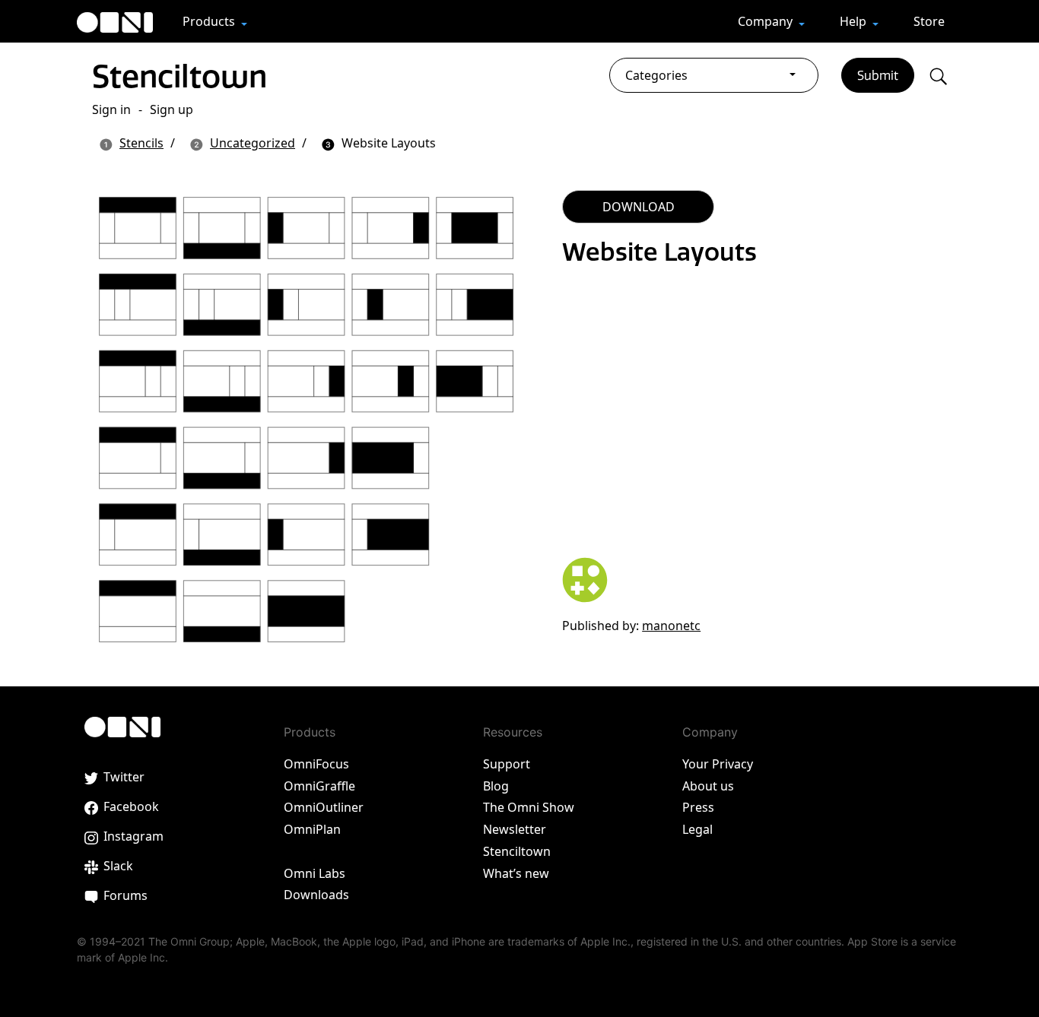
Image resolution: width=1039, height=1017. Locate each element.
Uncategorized (252, 143)
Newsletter (514, 829)
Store (929, 21)
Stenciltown (179, 76)
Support (506, 764)
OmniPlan (312, 829)
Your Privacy (717, 764)
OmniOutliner (324, 807)
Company (767, 21)
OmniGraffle (319, 786)
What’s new (516, 873)
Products (210, 21)
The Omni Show (528, 807)
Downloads (316, 894)
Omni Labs (314, 873)
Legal (697, 829)
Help (854, 21)
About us (708, 786)
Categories (656, 75)
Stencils (141, 143)
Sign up (171, 109)
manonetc (671, 625)
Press (698, 807)
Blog (496, 786)
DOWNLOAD (638, 206)
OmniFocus (316, 764)
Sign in (111, 109)
